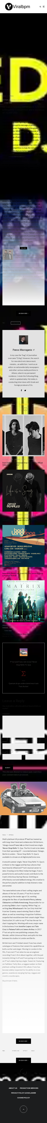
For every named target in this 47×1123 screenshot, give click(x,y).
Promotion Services (29, 1088)
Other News (28, 100)
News (11, 459)
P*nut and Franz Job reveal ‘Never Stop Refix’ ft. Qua (23, 662)
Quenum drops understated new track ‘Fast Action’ (23, 683)
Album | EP (6, 514)
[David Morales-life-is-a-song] (23, 491)
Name (4, 741)
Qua (33, 1050)
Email (4, 752)
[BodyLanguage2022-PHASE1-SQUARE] (23, 546)
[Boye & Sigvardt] (7, 254)
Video (23, 459)
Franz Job (16, 1050)
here (15, 981)
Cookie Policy (23, 1098)
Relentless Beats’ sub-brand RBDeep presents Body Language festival (22, 574)
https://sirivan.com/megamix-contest (17, 302)
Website (28, 752)
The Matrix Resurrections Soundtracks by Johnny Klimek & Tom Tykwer (21, 635)
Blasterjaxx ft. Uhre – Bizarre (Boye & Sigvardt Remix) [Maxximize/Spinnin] (30, 256)
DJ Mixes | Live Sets (16, 100)
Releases (31, 252)
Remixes (38, 252)
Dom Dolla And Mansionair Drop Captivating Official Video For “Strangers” (22, 464)
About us (13, 1088)
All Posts (5, 100)
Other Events (7, 570)
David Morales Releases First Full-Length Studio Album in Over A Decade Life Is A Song (21, 519)
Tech (10, 628)
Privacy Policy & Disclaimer (23, 1093)
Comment (6, 714)
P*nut (25, 1050)
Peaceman (16, 323)
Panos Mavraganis (22, 349)
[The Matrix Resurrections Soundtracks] (23, 601)
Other (25, 252)
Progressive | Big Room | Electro (30, 625)
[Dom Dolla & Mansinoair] (23, 435)
